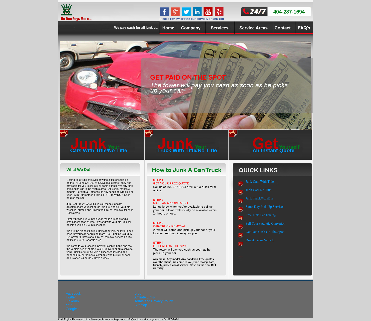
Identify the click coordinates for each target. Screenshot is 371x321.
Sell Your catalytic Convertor (265, 223)
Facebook (73, 293)
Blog (137, 293)
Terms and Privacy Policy (153, 301)
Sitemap (140, 305)
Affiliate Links (144, 297)
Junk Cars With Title (260, 181)
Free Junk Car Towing (261, 215)
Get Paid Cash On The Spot (265, 231)
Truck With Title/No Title (187, 150)
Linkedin (72, 301)
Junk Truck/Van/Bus (260, 198)
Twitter (71, 297)
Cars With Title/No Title (98, 150)
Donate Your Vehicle (260, 240)
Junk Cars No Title (258, 189)
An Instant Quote (273, 150)
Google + (73, 309)
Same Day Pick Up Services (265, 206)
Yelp (69, 305)
